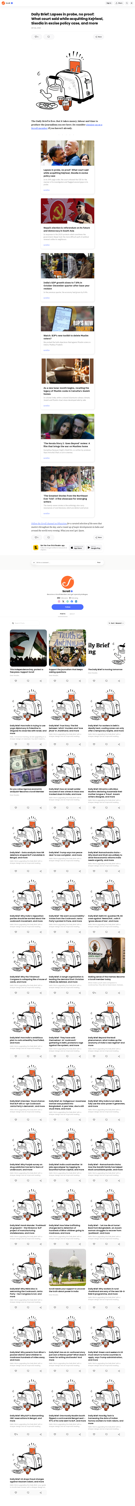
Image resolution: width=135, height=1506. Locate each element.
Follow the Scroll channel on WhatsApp (49, 523)
